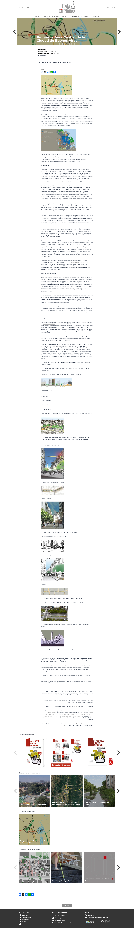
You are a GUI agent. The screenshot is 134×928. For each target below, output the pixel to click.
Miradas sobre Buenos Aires (50, 718)
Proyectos (42, 49)
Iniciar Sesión (111, 7)
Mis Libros (84, 16)
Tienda (91, 915)
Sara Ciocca (54, 53)
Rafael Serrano (43, 53)
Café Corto (56, 16)
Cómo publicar (26, 917)
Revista (37, 16)
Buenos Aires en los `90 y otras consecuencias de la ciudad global (62, 716)
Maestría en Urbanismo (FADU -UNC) (98, 917)
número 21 (76, 706)
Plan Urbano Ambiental (49, 324)
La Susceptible (94, 16)
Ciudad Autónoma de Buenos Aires (47, 51)
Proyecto (25, 915)
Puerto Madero (75, 262)
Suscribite (67, 905)
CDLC (75, 16)
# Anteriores (46, 16)
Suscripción (65, 16)
